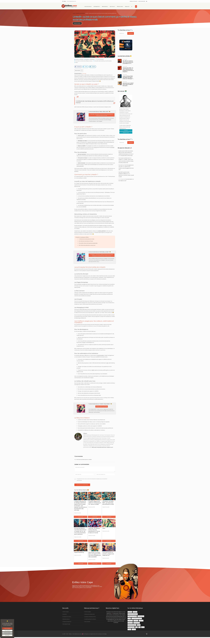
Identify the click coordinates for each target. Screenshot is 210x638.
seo (139, 627)
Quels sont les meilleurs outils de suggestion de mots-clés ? (126, 168)
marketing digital (100, 355)
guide (129, 618)
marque (95, 147)
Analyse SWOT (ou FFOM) (101, 406)
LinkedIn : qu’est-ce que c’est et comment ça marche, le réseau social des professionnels (126, 161)
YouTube (133, 629)
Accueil (74, 13)
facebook (135, 611)
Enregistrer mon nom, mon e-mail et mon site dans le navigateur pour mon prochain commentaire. (92, 479)
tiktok (143, 627)
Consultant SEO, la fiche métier (127, 155)
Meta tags (141, 620)
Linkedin (126, 130)
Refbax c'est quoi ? (134, 1)
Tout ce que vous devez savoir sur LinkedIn (84, 459)
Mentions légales (88, 611)
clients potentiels (80, 166)
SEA (136, 627)
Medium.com (126, 132)
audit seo (130, 611)
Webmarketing (104, 6)
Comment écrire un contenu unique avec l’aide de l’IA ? (108, 554)
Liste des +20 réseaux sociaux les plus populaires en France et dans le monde (101, 115)
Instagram (136, 620)
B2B (93, 370)
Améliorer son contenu (67, 616)
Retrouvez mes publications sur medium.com (102, 447)
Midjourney (130, 622)
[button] (78, 66)
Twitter (129, 629)
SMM (103, 528)
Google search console (132, 616)
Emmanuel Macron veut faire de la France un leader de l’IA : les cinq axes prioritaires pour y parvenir (80, 531)
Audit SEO (65, 614)
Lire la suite (80, 516)
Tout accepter (7, 628)
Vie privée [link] (7, 635)
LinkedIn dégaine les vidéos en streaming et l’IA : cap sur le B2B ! (94, 503)
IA (131, 6)
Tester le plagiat (66, 611)
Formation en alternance (80, 60)
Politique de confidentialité (90, 614)
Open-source (112, 6)
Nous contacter (141, 1)
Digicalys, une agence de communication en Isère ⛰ (95, 633)
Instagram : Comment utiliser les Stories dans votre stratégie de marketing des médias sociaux (101, 255)
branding (112, 147)
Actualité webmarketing (80, 13)
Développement (96, 6)
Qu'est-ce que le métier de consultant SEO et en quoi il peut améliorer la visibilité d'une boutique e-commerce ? (126, 152)
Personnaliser (7, 632)
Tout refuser (7, 630)
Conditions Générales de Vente (90, 616)
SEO (107, 362)
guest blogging (141, 616)
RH (77, 292)
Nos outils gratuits (88, 6)
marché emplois (108, 60)
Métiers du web (120, 6)
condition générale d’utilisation (90, 619)
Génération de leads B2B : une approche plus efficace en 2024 (108, 503)
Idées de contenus (66, 619)
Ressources (127, 6)
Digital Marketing (79, 552)
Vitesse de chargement (67, 621)
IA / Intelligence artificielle (136, 618)
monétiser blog (136, 622)
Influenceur (130, 620)
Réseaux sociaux (89, 60)
